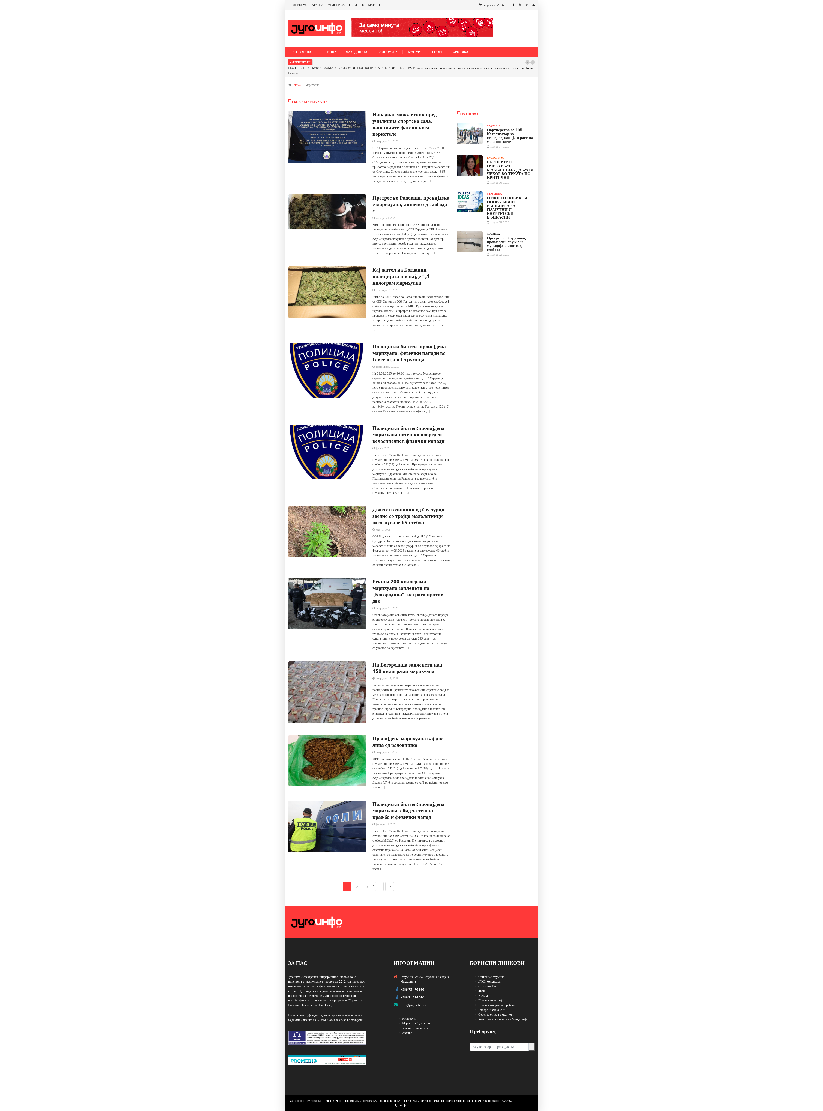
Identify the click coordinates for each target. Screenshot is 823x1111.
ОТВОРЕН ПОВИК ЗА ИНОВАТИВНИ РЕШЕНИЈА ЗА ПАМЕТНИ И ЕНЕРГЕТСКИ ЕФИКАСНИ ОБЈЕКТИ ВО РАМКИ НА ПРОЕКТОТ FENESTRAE (403, 62)
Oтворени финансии (491, 999)
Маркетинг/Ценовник (416, 1013)
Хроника (460, 52)
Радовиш (493, 115)
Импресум (409, 1008)
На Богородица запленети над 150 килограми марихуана (407, 657)
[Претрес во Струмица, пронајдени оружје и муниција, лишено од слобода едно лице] (470, 231)
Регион (327, 52)
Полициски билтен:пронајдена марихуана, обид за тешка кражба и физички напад (408, 800)
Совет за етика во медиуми (496, 1004)
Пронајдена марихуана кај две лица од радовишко (407, 731)
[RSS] (533, 5)
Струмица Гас (487, 976)
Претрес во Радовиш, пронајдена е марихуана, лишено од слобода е (410, 194)
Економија (388, 52)
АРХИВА (318, 5)
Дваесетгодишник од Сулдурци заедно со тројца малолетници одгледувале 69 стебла (408, 505)
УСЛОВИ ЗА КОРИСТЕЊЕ (346, 5)
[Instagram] (527, 5)
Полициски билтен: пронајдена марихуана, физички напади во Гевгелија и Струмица (409, 342)
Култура (415, 52)
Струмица (302, 52)
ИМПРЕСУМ (299, 5)
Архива (407, 1022)
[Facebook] (513, 5)
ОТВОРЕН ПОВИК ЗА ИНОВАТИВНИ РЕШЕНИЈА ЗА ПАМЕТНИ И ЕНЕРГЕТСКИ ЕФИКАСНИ (507, 197)
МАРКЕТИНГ (377, 5)
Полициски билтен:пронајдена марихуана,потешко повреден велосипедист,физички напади (408, 424)
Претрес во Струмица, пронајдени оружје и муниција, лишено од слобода (506, 233)
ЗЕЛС (482, 981)
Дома (297, 74)
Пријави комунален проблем (496, 995)
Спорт (437, 52)
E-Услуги (484, 985)
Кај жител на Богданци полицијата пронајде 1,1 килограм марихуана (401, 266)
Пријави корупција (490, 990)
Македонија (356, 52)
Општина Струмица (491, 966)
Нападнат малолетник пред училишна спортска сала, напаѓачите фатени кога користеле (404, 114)
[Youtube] (520, 5)
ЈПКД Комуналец (489, 971)
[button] (527, 62)
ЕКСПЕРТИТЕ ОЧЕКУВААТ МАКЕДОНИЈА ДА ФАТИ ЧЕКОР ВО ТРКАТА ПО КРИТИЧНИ (510, 159)
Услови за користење (415, 1018)
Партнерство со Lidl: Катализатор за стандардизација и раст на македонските (510, 125)
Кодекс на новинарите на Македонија (502, 1009)
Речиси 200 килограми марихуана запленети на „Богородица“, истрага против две (407, 581)
